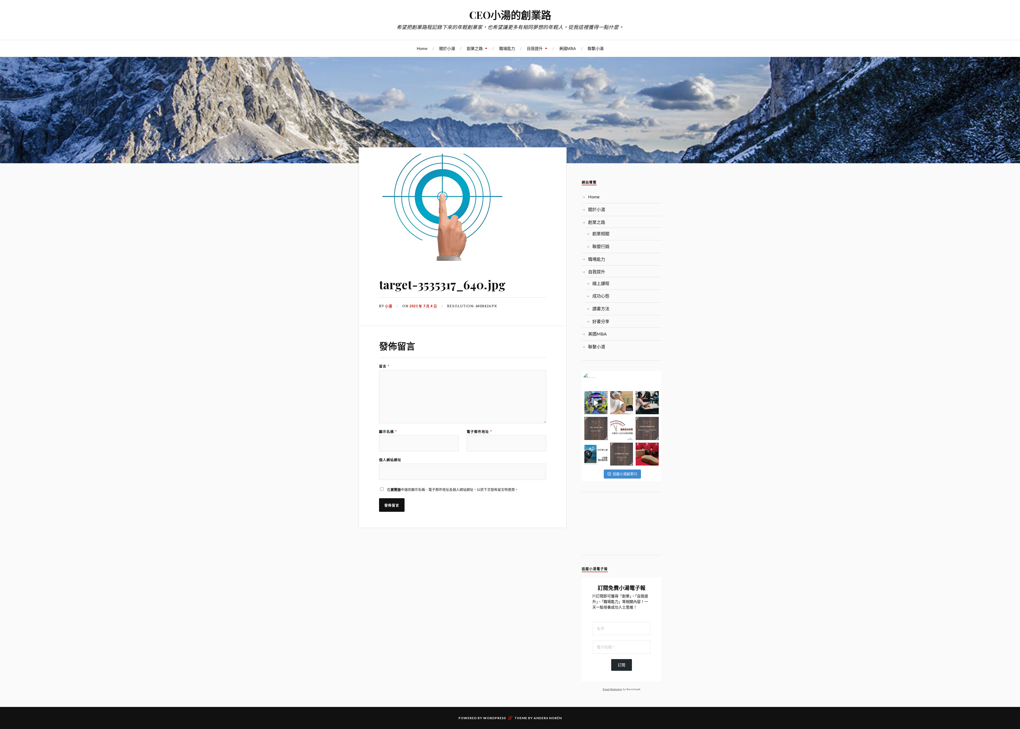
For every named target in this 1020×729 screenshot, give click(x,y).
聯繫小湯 (596, 48)
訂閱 (621, 665)
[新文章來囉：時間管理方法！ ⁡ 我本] (621, 428)
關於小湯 (447, 48)
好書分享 (600, 321)
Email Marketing (612, 689)
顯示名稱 (388, 431)
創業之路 (475, 48)
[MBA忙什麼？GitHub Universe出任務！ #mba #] (595, 402)
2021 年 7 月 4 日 (423, 306)
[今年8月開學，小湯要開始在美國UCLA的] (647, 402)
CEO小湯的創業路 (510, 15)
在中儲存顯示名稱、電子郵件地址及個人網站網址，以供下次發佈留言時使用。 (452, 489)
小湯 (388, 306)
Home (422, 48)
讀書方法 (600, 308)
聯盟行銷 (600, 246)
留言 (384, 366)
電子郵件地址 (479, 431)
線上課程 (600, 283)
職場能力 (507, 48)
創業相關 (600, 233)
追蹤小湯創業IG (625, 474)
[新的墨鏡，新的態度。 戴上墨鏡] (647, 454)
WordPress (494, 718)
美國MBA (567, 48)
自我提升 (535, 48)
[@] (597, 379)
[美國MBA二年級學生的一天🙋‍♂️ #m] (621, 402)
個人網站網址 (390, 460)
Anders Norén (548, 718)
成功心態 (600, 295)
